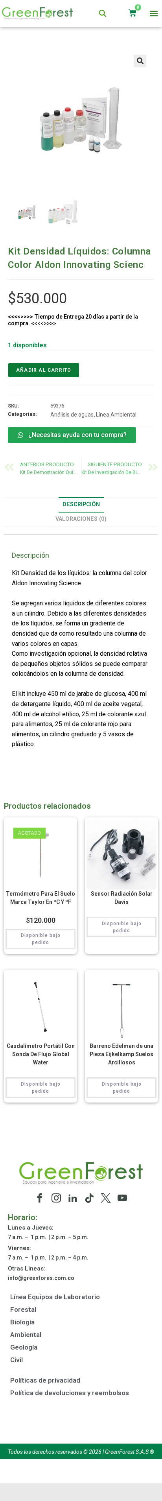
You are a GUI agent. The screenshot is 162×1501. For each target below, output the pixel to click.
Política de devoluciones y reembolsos (69, 1393)
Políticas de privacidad (45, 1380)
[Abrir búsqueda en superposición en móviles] (103, 13)
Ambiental (25, 1335)
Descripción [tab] (81, 504)
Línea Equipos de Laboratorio (55, 1297)
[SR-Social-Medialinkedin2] (72, 1198)
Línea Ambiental (116, 414)
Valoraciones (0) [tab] (81, 519)
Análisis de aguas (72, 414)
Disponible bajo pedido (41, 939)
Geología (23, 1347)
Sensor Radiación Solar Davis (122, 898)
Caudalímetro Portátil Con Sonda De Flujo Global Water (41, 1054)
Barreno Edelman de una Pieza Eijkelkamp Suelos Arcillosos (121, 1054)
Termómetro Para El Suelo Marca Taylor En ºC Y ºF (40, 898)
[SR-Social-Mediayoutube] (122, 1198)
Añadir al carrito (43, 370)
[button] (153, 13)
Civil (16, 1360)
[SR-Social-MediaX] (105, 1198)
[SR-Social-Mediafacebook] (39, 1198)
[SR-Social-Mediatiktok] (89, 1198)
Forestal (23, 1309)
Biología (22, 1322)
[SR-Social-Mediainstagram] (56, 1198)
